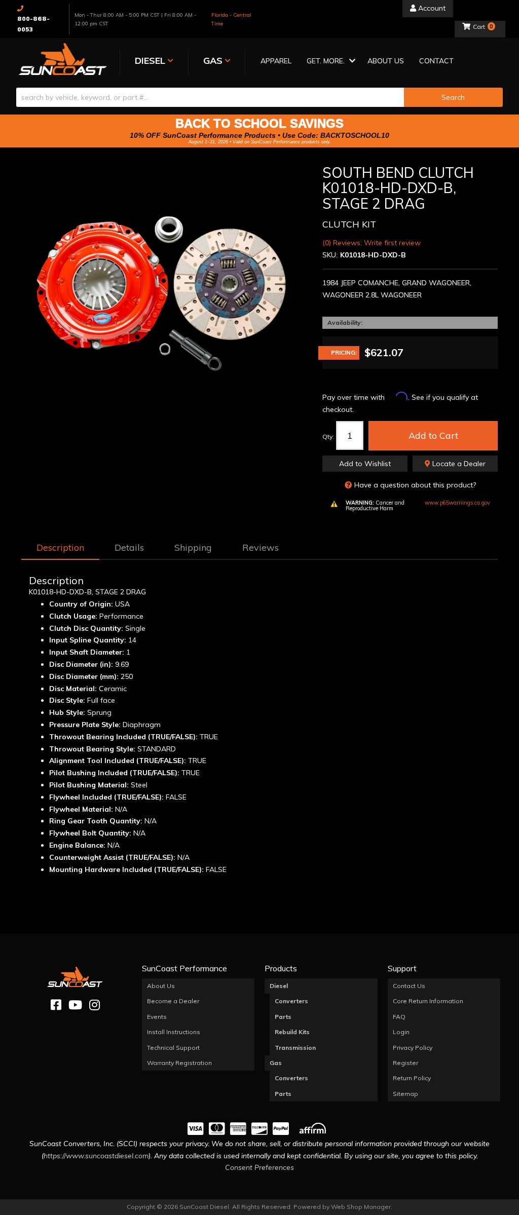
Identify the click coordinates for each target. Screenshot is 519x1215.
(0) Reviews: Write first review (371, 242)
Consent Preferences (259, 1167)
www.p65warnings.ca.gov (457, 502)
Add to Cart (433, 435)
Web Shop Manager (361, 1206)
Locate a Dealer (458, 463)
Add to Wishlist (365, 463)
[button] (329, 61)
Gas (276, 1063)
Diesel (279, 986)
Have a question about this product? (415, 484)
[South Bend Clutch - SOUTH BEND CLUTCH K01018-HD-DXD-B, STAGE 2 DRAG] (164, 292)
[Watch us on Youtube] (75, 1005)
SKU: (330, 254)
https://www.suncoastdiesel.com (96, 1155)
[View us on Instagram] (94, 1005)
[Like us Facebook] (56, 1005)
